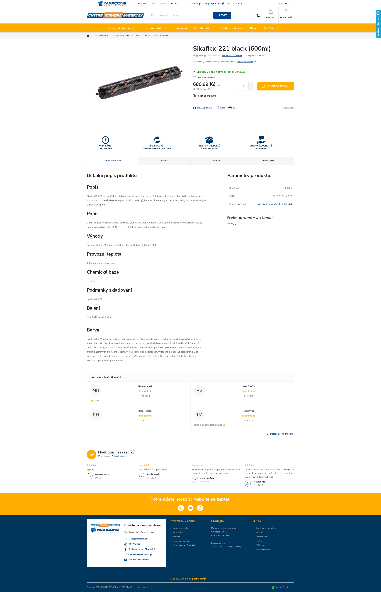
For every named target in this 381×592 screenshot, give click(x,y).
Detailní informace (245, 61)
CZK (285, 3)
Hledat (222, 15)
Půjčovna (260, 545)
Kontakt (176, 537)
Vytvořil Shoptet (282, 587)
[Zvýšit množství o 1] (250, 84)
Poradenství (261, 537)
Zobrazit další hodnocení (280, 433)
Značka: (288, 107)
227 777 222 (134, 544)
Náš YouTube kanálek (138, 559)
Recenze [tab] (164, 161)
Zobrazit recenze (119, 456)
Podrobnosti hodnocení (232, 55)
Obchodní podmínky (182, 541)
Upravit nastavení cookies (164, 587)
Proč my (174, 3)
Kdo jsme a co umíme (266, 528)
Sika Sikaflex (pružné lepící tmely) (274, 204)
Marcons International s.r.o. (223, 528)
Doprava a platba (158, 3)
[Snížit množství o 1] (250, 88)
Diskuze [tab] (216, 161)
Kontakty (142, 3)
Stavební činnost (263, 550)
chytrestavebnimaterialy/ (140, 554)
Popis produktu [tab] (113, 161)
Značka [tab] (268, 161)
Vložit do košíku (278, 86)
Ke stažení (177, 532)
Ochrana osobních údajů (184, 545)
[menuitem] (121, 28)
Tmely (234, 224)
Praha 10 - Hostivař (220, 535)
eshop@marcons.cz (137, 538)
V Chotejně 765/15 (220, 531)
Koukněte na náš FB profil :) (141, 549)
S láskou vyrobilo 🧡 (188, 578)
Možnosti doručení (206, 77)
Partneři (259, 532)
